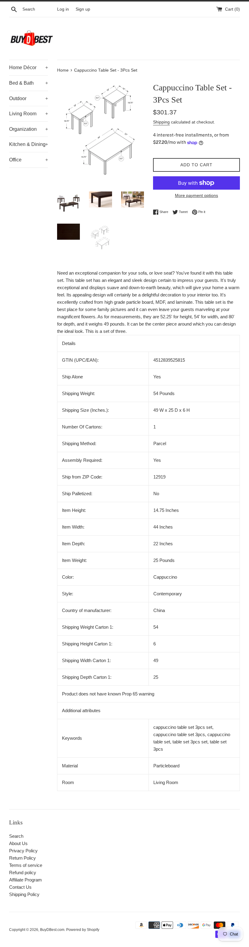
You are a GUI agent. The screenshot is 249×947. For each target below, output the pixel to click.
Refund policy (22, 872)
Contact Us (20, 887)
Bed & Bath (28, 83)
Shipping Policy (24, 894)
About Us (18, 843)
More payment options (196, 195)
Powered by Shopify (82, 930)
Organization (28, 129)
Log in (63, 9)
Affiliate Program (25, 879)
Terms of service (25, 865)
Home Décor (28, 67)
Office (28, 159)
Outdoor (28, 98)
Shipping (161, 122)
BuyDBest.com (52, 930)
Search (16, 836)
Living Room (28, 113)
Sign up (83, 9)
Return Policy (22, 858)
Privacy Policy (23, 850)
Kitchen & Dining (28, 144)
